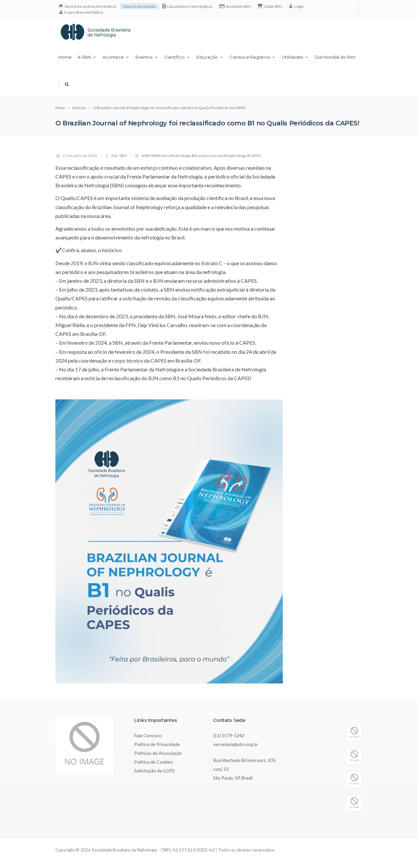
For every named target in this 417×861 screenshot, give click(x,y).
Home (65, 57)
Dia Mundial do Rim (335, 57)
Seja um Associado (139, 6)
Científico (174, 57)
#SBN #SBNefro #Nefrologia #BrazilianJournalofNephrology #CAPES (201, 155)
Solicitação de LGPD (154, 770)
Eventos (144, 57)
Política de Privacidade (157, 744)
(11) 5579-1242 (228, 735)
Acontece (113, 57)
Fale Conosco (148, 735)
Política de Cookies (153, 762)
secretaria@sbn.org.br (235, 744)
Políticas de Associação (158, 753)
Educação (207, 57)
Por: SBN (119, 155)
